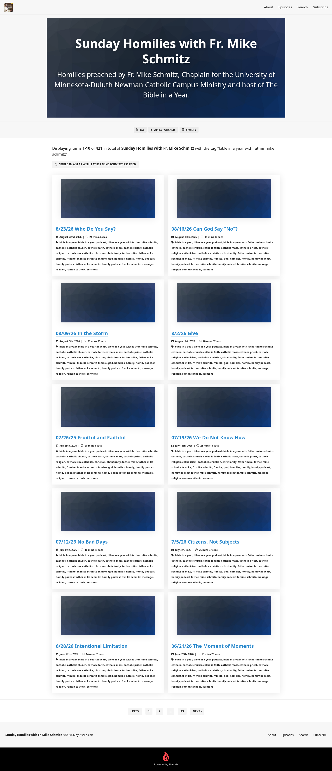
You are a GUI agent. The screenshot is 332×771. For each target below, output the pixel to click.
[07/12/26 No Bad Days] (108, 511)
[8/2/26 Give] (224, 302)
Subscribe (320, 7)
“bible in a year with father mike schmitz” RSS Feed (97, 164)
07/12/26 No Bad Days (82, 541)
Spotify (191, 129)
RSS (142, 129)
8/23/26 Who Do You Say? (86, 228)
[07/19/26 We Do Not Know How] (224, 406)
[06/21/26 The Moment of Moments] (224, 615)
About (268, 7)
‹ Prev (135, 711)
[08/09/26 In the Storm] (108, 302)
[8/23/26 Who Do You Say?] (108, 198)
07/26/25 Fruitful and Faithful (91, 437)
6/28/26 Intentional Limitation (92, 646)
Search (302, 7)
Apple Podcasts (164, 129)
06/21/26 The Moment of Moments (212, 646)
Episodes (285, 7)
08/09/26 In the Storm (82, 333)
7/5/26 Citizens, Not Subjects (205, 541)
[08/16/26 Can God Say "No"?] (224, 198)
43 (182, 711)
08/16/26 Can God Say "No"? (204, 228)
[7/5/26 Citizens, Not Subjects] (224, 511)
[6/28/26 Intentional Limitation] (108, 615)
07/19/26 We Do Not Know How (208, 437)
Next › (197, 711)
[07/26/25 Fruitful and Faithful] (108, 406)
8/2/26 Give (184, 333)
